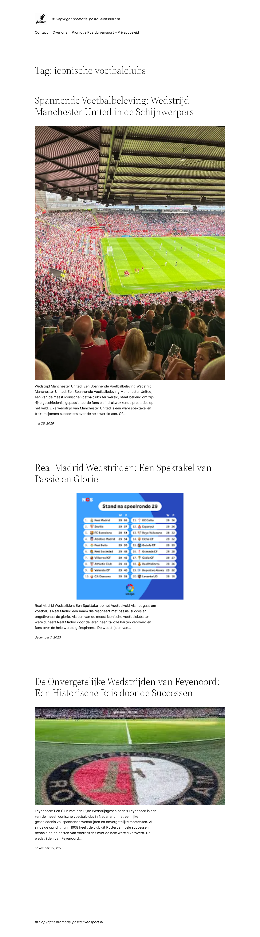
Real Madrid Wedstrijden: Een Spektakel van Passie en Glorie (123, 473)
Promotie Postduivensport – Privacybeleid (105, 32)
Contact (41, 32)
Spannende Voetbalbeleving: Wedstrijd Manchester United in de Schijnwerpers (114, 105)
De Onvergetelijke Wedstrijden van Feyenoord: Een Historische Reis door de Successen (127, 687)
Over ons (60, 32)
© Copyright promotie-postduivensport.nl (86, 19)
